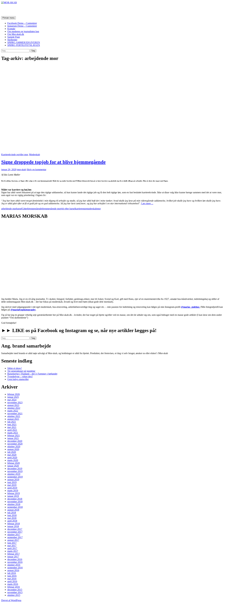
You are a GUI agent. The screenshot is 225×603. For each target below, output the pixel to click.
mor (99, 208)
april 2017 (12, 548)
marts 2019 (12, 490)
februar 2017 (13, 554)
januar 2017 (13, 556)
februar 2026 (13, 394)
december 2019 (14, 468)
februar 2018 (13, 523)
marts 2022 (12, 410)
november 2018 (14, 501)
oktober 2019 (13, 474)
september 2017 (15, 537)
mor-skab (21, 169)
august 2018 (13, 510)
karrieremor (80, 208)
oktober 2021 (13, 416)
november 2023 (14, 402)
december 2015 (14, 589)
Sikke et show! (14, 368)
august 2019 (13, 479)
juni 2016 (12, 576)
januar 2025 (13, 397)
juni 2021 (12, 424)
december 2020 (14, 441)
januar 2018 (13, 526)
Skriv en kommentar (36, 169)
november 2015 (14, 592)
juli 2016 (11, 573)
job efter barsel (68, 208)
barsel (19, 208)
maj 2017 (11, 545)
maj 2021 (11, 427)
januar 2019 (13, 496)
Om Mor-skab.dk (15, 34)
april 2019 (12, 487)
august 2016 (13, 570)
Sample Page (13, 37)
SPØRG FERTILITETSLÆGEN (23, 45)
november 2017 (14, 532)
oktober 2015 (13, 595)
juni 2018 (12, 515)
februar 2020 (13, 463)
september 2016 (15, 567)
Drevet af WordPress (11, 600)
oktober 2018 (13, 504)
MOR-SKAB (14, 10)
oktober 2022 (13, 408)
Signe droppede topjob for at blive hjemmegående (53, 162)
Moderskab (34, 154)
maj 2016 (11, 578)
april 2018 (12, 521)
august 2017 (13, 540)
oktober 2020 (13, 446)
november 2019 (14, 471)
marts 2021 (12, 432)
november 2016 (14, 562)
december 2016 (14, 559)
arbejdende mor (8, 208)
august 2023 (13, 405)
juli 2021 (11, 421)
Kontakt (11, 28)
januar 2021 (13, 438)
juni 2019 (12, 482)
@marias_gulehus (190, 307)
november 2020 (14, 443)
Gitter (24, 208)
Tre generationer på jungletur (21, 371)
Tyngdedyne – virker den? (20, 376)
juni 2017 (12, 543)
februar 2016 (13, 587)
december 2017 (14, 529)
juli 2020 (11, 452)
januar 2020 (13, 465)
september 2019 (15, 476)
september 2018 (15, 507)
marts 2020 (12, 460)
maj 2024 (11, 399)
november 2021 (14, 413)
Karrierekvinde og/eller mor (14, 154)
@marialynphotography (23, 309)
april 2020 (12, 457)
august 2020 (13, 449)
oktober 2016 (13, 565)
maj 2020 (11, 454)
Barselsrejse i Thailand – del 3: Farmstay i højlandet (32, 373)
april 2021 (12, 430)
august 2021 (13, 419)
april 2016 (12, 581)
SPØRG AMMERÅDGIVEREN (23, 42)
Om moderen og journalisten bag (23, 31)
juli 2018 (11, 512)
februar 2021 (13, 435)
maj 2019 (11, 485)
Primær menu (8, 18)
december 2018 (14, 499)
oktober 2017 (13, 534)
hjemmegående (34, 208)
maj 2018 (11, 518)
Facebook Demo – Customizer (22, 23)
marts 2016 (12, 584)
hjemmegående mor (51, 208)
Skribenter (12, 39)
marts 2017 (12, 551)
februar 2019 (13, 493)
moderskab (91, 208)
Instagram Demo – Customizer (22, 26)
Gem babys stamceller (18, 379)
